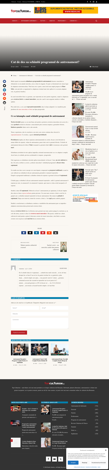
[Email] (4, 102)
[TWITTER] (30, 232)
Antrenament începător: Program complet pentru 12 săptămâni (19, 360)
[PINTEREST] (42, 232)
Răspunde (63, 268)
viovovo (21, 269)
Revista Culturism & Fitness (84, 423)
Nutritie (84, 413)
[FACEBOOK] (23, 232)
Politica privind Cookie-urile (79, 467)
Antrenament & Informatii (84, 406)
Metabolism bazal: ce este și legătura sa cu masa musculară (91, 151)
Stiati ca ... (84, 430)
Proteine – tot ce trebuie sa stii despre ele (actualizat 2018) (30, 410)
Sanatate (84, 427)
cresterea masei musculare (38, 213)
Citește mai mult (81, 99)
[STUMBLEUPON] (49, 232)
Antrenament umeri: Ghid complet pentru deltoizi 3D (39, 360)
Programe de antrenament (84, 420)
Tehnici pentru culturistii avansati (29, 245)
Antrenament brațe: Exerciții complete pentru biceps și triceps (60, 360)
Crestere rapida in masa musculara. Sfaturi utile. (29, 442)
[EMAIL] (55, 232)
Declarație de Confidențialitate (91, 467)
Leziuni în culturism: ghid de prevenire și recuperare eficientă (91, 106)
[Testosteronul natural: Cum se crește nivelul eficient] (78, 132)
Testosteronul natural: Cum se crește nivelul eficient (91, 128)
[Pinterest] (4, 94)
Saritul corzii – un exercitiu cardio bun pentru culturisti (50, 246)
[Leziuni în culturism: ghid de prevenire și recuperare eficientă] (78, 109)
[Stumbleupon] (4, 98)
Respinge (84, 462)
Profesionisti (84, 416)
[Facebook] (4, 81)
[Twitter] (4, 85)
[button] (106, 450)
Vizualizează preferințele (99, 462)
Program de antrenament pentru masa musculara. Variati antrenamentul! (29, 425)
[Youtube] (54, 459)
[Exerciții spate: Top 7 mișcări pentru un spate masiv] (78, 175)
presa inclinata (27, 193)
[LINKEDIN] (36, 232)
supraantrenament (16, 135)
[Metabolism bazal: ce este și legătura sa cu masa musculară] (78, 154)
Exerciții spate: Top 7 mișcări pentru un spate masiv (91, 171)
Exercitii (84, 409)
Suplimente (84, 434)
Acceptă (73, 462)
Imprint (99, 467)
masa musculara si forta (25, 109)
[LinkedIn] (4, 89)
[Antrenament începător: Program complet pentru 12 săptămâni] (78, 87)
